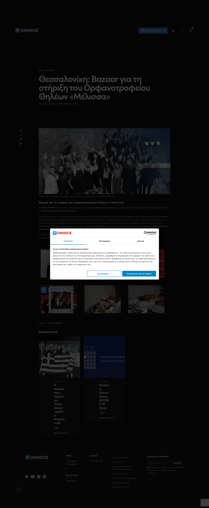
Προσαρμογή (102, 274)
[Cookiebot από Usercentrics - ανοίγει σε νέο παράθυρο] (145, 233)
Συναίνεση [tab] (68, 241)
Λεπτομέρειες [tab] (104, 241)
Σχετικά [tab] (141, 241)
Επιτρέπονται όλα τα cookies (139, 274)
